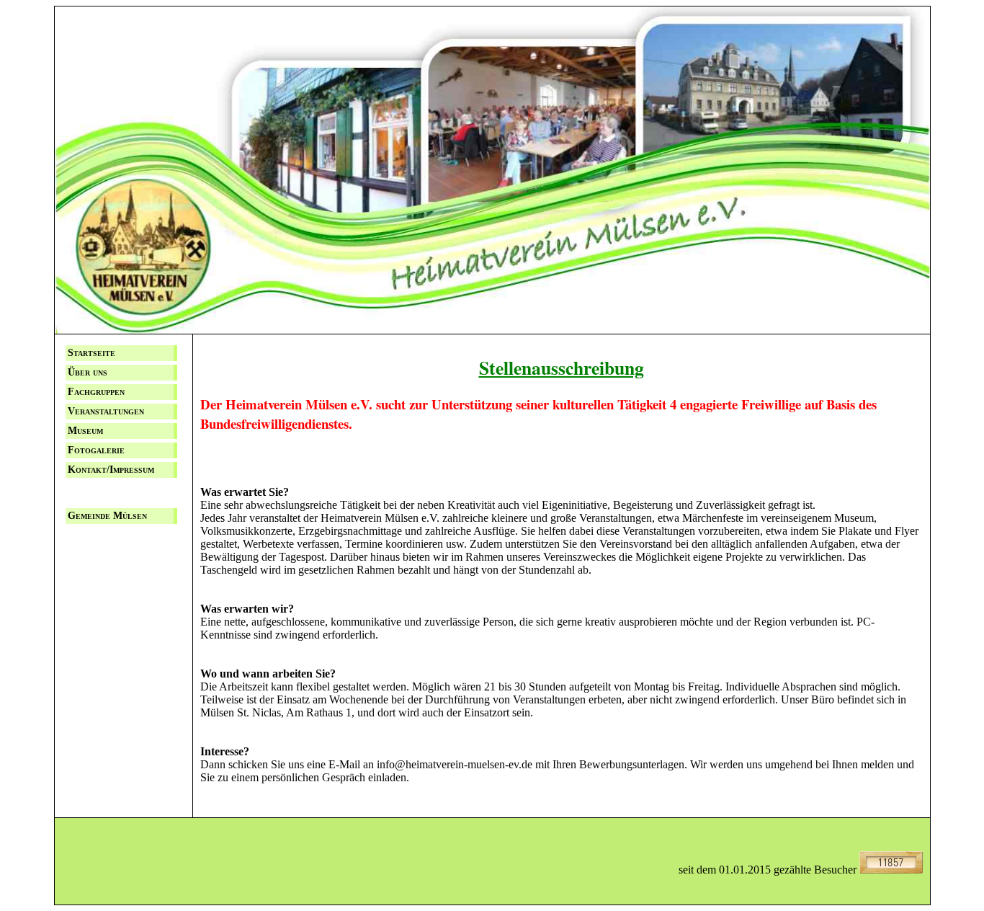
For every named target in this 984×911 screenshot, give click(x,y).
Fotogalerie (96, 450)
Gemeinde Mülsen (107, 515)
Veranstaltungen (106, 411)
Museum (85, 430)
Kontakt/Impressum (111, 469)
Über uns (87, 372)
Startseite (91, 352)
